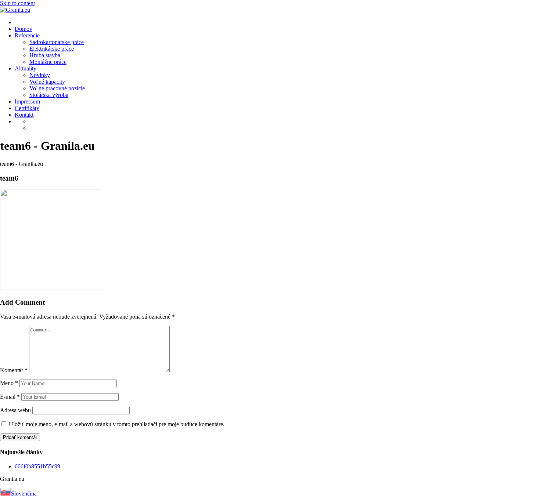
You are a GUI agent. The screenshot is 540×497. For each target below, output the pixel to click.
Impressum (27, 101)
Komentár (14, 370)
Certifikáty (27, 108)
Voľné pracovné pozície (57, 88)
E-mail (10, 396)
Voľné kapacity (47, 82)
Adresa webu (15, 410)
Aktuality (25, 68)
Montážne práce (47, 62)
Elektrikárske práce (51, 49)
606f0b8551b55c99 (37, 466)
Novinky (39, 75)
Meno (9, 383)
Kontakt (24, 115)
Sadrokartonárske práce (56, 42)
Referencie (27, 35)
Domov (23, 29)
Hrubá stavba (44, 55)
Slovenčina (24, 493)
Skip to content (17, 3)
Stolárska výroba (48, 95)
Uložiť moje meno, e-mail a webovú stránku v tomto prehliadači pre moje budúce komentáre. (116, 424)
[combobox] (270, 492)
